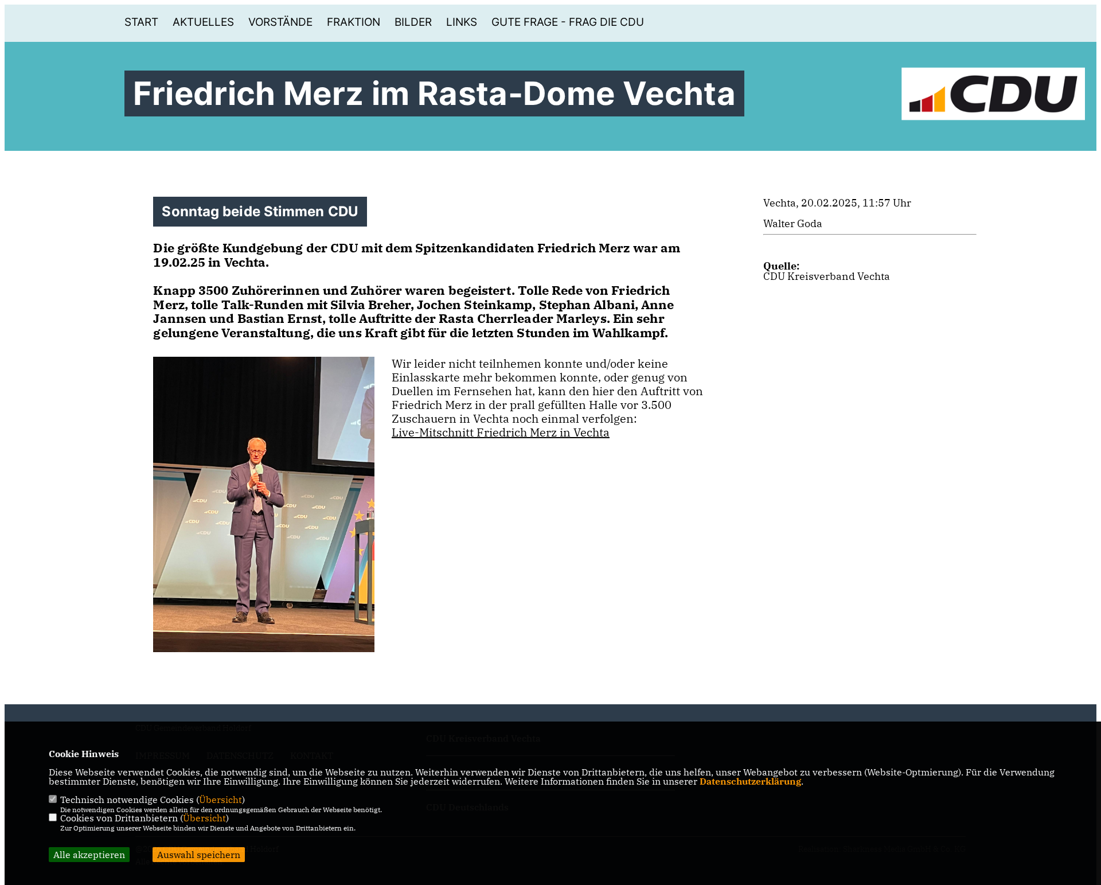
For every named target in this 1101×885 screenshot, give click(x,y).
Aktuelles (203, 22)
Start (141, 22)
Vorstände (280, 22)
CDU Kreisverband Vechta (826, 276)
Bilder (413, 22)
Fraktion (353, 22)
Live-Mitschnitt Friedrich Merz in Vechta (501, 432)
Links (461, 22)
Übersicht (220, 799)
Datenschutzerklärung (750, 781)
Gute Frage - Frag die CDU (567, 22)
